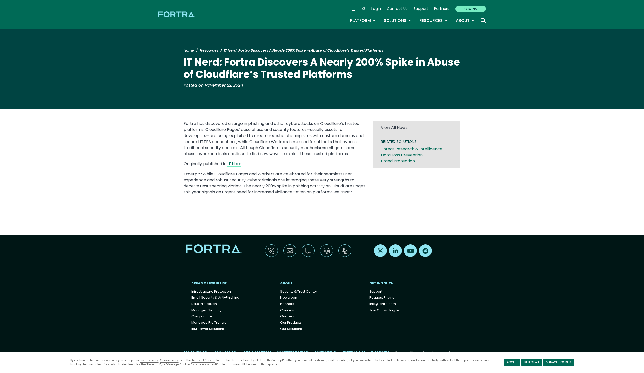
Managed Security (206, 310)
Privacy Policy (149, 360)
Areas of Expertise (209, 283)
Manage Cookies (558, 362)
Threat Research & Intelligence (411, 149)
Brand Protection (398, 161)
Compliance (201, 316)
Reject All (531, 362)
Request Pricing (382, 297)
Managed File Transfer (209, 322)
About (465, 20)
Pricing (470, 9)
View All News (394, 127)
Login (376, 8)
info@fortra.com (382, 303)
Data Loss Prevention (402, 155)
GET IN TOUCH (381, 283)
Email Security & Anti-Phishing (215, 297)
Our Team (288, 316)
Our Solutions (291, 328)
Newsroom (289, 297)
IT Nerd (234, 164)
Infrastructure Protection (211, 291)
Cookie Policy (169, 360)
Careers (287, 310)
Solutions (397, 20)
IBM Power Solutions (207, 328)
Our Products (291, 322)
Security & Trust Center (298, 291)
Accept (512, 362)
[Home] (177, 14)
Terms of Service (203, 360)
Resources (433, 20)
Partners (441, 8)
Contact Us (397, 8)
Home (189, 50)
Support (421, 8)
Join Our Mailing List (385, 310)
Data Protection (204, 303)
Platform (363, 20)
